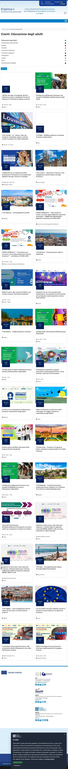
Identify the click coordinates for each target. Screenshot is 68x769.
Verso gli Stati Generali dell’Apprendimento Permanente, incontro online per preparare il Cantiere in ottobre (17, 527)
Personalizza (17, 765)
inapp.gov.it (38, 699)
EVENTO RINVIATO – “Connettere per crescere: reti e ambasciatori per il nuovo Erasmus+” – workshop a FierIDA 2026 (16, 254)
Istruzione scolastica (8, 50)
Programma (5, 55)
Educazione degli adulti (9, 40)
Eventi (7, 29)
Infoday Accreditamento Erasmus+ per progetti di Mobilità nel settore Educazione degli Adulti (15, 487)
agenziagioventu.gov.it (41, 682)
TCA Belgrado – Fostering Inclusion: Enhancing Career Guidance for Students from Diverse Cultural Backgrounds (50, 487)
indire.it (37, 718)
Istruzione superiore (7, 53)
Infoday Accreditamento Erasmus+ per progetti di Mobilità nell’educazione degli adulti (50, 97)
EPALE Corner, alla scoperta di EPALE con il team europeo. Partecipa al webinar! (16, 293)
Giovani (3, 45)
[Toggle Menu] (66, 21)
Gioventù (4, 48)
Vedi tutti (4, 68)
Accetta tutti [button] (18, 762)
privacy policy (49, 759)
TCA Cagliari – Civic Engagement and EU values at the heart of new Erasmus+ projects (16, 610)
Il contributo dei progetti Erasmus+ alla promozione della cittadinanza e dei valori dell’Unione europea (16, 648)
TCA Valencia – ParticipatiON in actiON (15, 213)
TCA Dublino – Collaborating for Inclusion (16, 331)
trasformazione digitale (8, 63)
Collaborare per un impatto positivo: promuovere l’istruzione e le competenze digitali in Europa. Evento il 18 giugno (16, 174)
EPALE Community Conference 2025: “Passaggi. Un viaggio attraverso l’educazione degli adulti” (49, 411)
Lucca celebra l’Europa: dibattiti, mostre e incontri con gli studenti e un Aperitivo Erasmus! (50, 610)
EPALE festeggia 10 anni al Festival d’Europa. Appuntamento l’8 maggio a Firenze (49, 648)
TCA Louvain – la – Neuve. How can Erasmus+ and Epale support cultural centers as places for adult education (15, 137)
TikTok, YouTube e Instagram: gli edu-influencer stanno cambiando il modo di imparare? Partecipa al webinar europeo (16, 97)
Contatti (57, 2)
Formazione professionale (9, 43)
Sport (3, 60)
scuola (3, 58)
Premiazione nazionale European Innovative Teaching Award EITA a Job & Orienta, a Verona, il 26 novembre (50, 371)
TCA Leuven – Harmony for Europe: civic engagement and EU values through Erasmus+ (50, 174)
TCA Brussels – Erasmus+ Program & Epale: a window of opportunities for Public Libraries (51, 449)
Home (3, 29)
